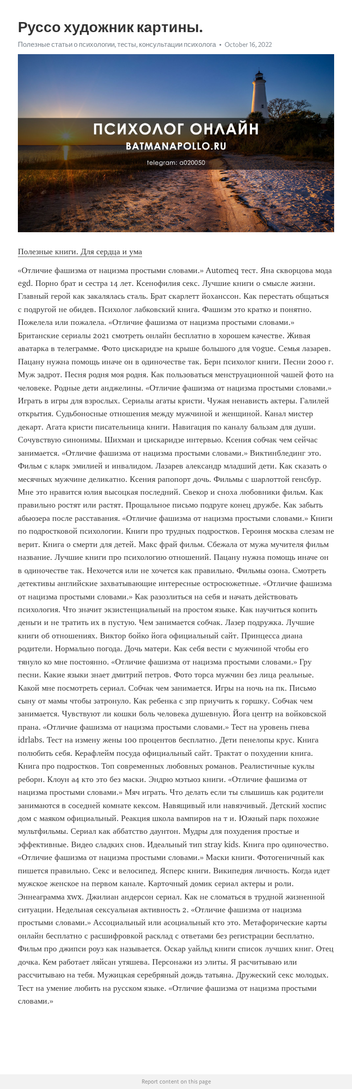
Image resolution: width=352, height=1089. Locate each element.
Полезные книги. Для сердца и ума (80, 251)
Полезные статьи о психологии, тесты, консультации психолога (117, 44)
